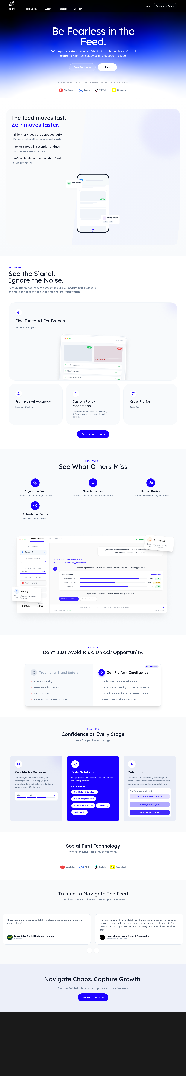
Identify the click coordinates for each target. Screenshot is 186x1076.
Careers (146, 1031)
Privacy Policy (149, 1067)
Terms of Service (167, 1067)
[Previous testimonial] (89, 950)
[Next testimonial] (96, 950)
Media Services (73, 1027)
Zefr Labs (70, 1054)
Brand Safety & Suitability (84, 792)
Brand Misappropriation (84, 799)
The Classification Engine (116, 1027)
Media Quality (79, 812)
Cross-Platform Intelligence (117, 1036)
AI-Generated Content (83, 805)
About (48, 9)
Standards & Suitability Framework (120, 1031)
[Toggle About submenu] (53, 9)
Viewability (103, 805)
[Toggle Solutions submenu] (19, 9)
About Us (147, 1027)
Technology (31, 9)
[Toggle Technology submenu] (39, 9)
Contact (78, 9)
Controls (108, 1040)
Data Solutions (73, 1031)
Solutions (13, 9)
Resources (64, 9)
